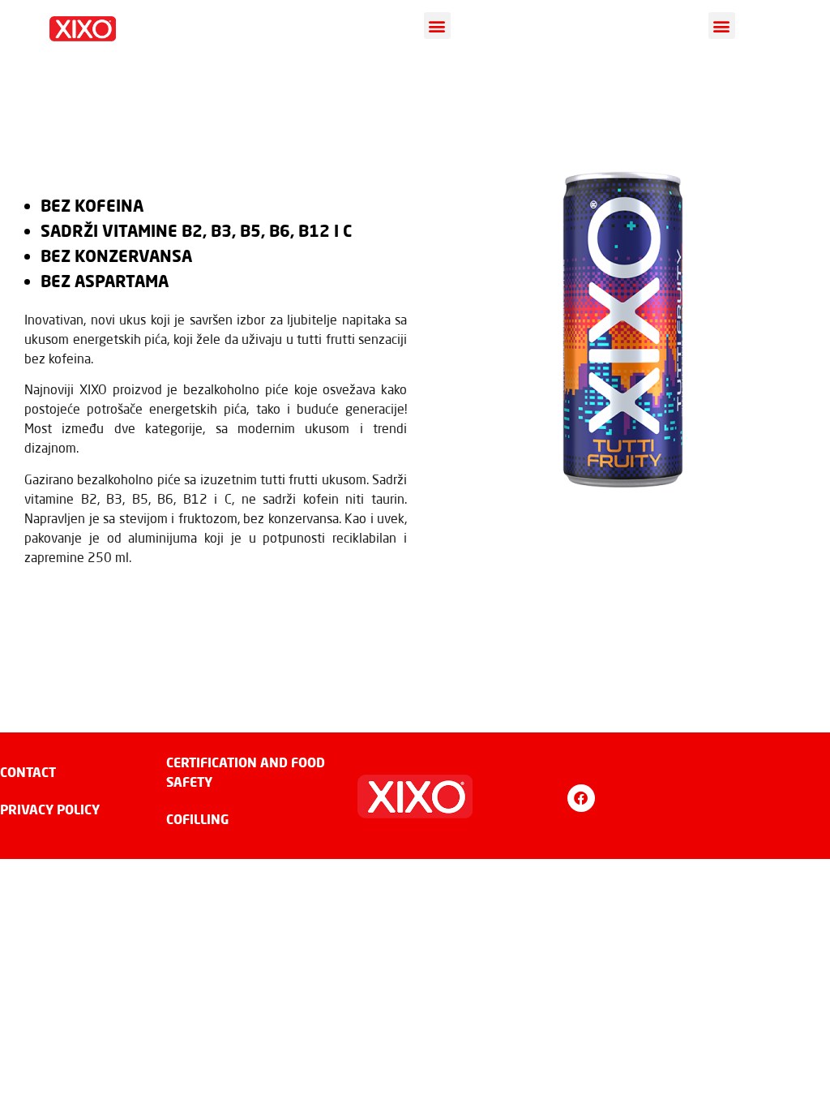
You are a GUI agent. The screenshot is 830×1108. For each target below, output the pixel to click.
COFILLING (197, 818)
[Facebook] (581, 798)
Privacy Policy (50, 809)
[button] (437, 25)
